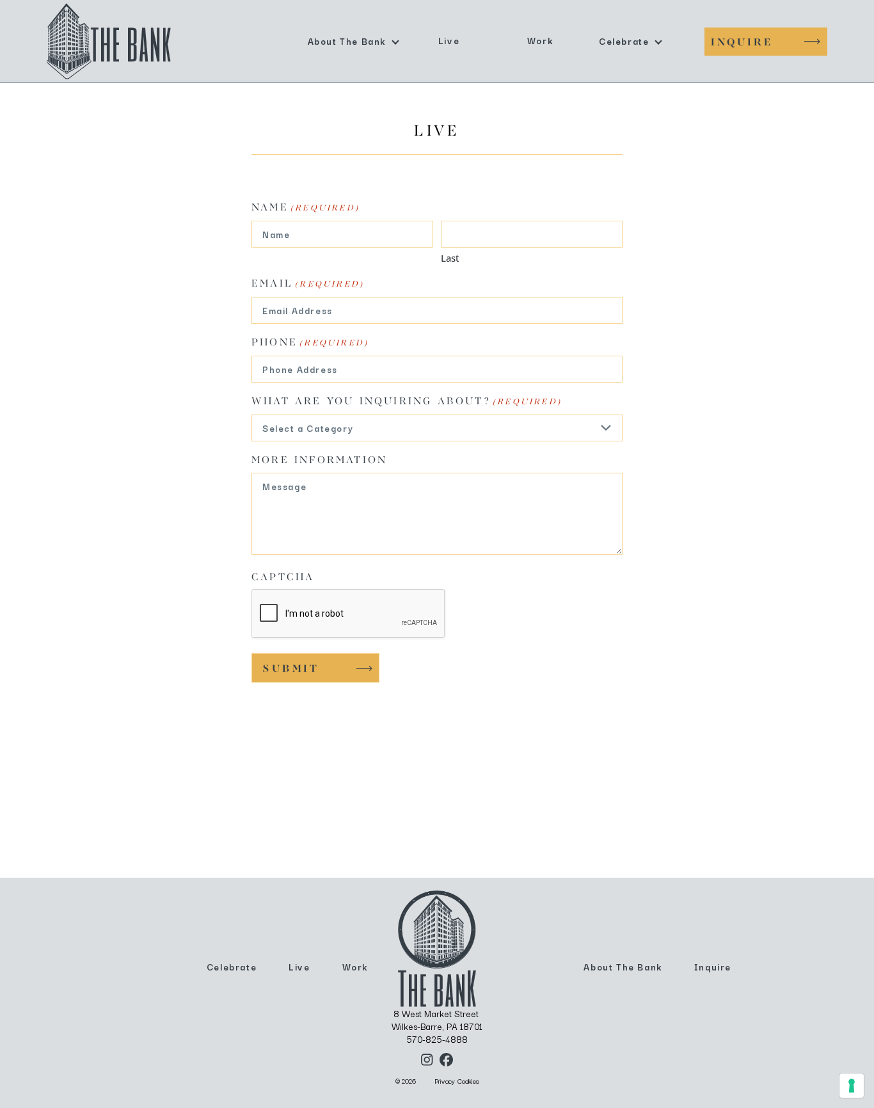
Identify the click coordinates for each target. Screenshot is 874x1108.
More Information (319, 460)
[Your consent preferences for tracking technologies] (851, 1085)
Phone (310, 343)
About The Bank (347, 41)
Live (448, 40)
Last (450, 257)
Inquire (742, 43)
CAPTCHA (282, 577)
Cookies (468, 1080)
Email (307, 284)
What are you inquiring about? (406, 402)
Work (540, 40)
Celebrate (624, 41)
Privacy (444, 1080)
